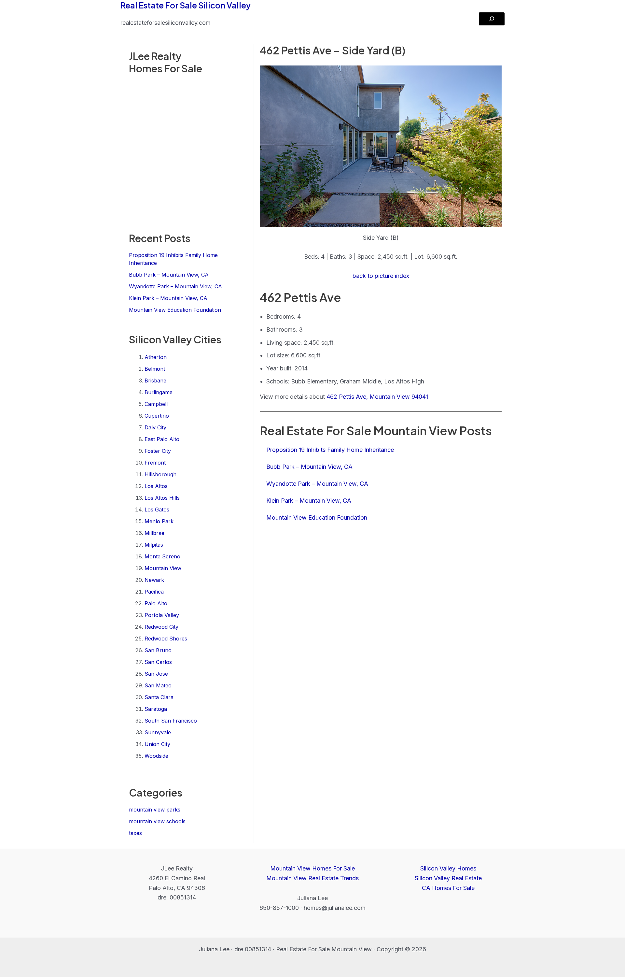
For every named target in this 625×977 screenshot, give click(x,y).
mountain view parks (154, 809)
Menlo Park (159, 521)
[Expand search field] (492, 18)
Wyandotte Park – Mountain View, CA (175, 286)
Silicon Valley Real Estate (448, 878)
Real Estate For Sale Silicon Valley (185, 5)
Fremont (155, 462)
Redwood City (161, 627)
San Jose (156, 673)
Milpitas (154, 544)
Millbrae (154, 533)
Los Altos (156, 486)
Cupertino (157, 415)
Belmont (155, 369)
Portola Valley (162, 615)
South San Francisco (171, 720)
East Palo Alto (162, 439)
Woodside (156, 756)
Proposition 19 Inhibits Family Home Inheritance (330, 449)
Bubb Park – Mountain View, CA (169, 274)
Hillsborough (160, 474)
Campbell (156, 404)
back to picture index (381, 275)
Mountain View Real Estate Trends (312, 878)
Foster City (158, 451)
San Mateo (158, 685)
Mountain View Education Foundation (175, 310)
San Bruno (158, 650)
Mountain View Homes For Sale (312, 868)
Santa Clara (159, 697)
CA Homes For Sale (448, 887)
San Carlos (158, 662)
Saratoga (156, 709)
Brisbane (155, 380)
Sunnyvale (158, 732)
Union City (157, 744)
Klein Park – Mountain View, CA (168, 298)
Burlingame (159, 392)
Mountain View (163, 568)
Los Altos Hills (162, 498)
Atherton (156, 357)
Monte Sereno (162, 556)
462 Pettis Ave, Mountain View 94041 (377, 396)
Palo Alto (156, 603)
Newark (154, 580)
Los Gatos (157, 509)
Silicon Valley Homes (448, 868)
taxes (135, 833)
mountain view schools (157, 821)
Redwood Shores (166, 638)
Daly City (155, 427)
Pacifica (154, 591)
